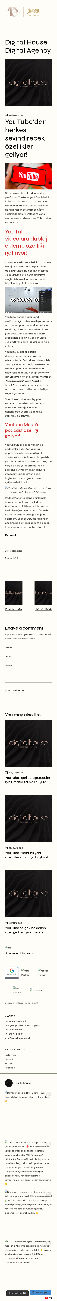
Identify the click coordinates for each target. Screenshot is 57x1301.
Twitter (9, 1063)
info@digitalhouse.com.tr (18, 1038)
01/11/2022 (15, 922)
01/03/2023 (16, 115)
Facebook (10, 1067)
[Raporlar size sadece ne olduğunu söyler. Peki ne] (28, 1214)
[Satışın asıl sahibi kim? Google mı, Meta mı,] (28, 1164)
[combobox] (48, 1298)
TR (50, 1298)
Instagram (10, 1055)
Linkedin (9, 1059)
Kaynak (11, 535)
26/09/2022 (16, 772)
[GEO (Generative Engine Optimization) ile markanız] (28, 1264)
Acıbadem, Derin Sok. (16, 1021)
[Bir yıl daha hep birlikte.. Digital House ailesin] (28, 1115)
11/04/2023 (16, 847)
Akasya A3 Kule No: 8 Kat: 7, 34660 (22, 1025)
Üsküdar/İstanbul (14, 1029)
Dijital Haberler (13, 551)
